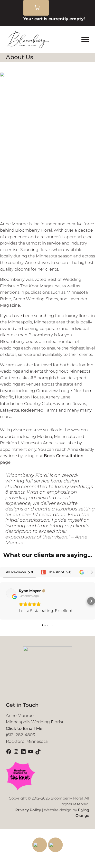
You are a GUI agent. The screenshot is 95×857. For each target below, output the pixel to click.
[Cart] (36, 8)
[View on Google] (11, 593)
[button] (4, 601)
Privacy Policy (28, 810)
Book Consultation (64, 455)
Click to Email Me (24, 728)
